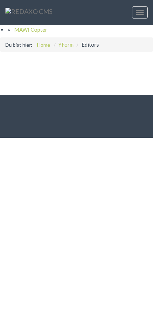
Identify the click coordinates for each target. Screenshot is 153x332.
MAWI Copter (30, 29)
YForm (66, 44)
